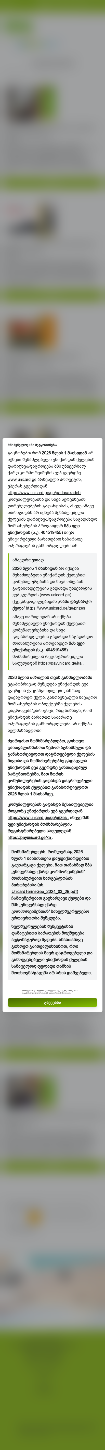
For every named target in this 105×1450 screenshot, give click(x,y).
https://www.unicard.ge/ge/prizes (55, 608)
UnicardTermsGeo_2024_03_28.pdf (44, 891)
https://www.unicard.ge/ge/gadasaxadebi (44, 493)
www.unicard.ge (22, 479)
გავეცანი (52, 1002)
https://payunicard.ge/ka (60, 663)
